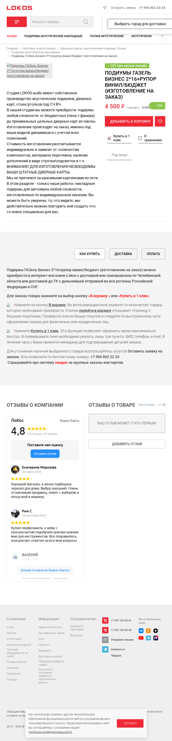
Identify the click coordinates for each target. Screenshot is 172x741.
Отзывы (12, 679)
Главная (12, 48)
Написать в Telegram (118, 650)
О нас (10, 627)
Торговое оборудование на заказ (17, 653)
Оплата (153, 254)
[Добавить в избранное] (160, 121)
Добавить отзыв (127, 444)
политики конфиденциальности (50, 732)
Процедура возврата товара (51, 663)
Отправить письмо (122, 639)
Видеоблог (45, 650)
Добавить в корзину (130, 121)
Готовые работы (17, 661)
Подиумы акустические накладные (53, 36)
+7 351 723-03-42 (121, 630)
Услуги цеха (14, 638)
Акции (12, 36)
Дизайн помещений (19, 644)
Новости (44, 644)
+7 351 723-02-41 (121, 620)
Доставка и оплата (50, 656)
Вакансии (76, 635)
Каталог (12, 633)
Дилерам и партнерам (77, 627)
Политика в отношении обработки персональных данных (48, 676)
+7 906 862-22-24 (152, 8)
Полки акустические (107, 36)
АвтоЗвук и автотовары (39, 48)
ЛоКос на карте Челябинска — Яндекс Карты (45, 578)
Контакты (13, 667)
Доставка (123, 254)
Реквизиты (14, 673)
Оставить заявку (123, 8)
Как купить (89, 254)
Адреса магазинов (50, 627)
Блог (41, 638)
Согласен (130, 723)
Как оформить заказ (51, 633)
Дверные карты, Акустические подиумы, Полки (93, 48)
